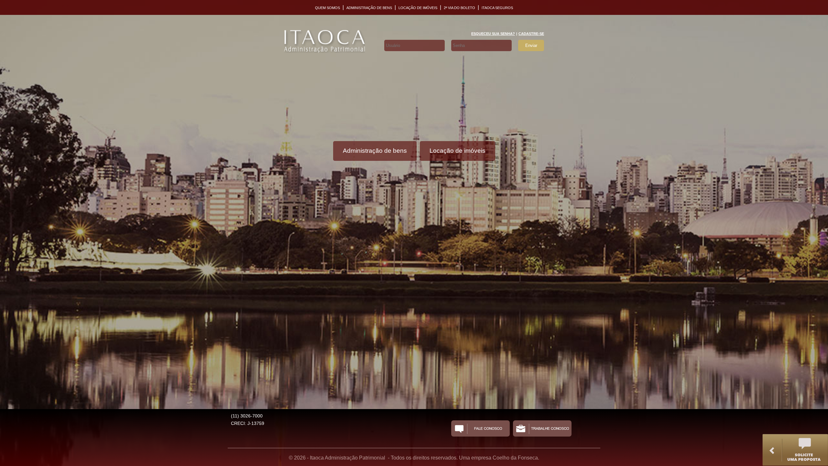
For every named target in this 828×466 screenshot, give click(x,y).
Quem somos (327, 8)
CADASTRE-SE (531, 34)
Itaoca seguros (497, 8)
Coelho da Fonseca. (516, 457)
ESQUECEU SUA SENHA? (493, 34)
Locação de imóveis (417, 8)
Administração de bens (369, 8)
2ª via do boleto (459, 8)
